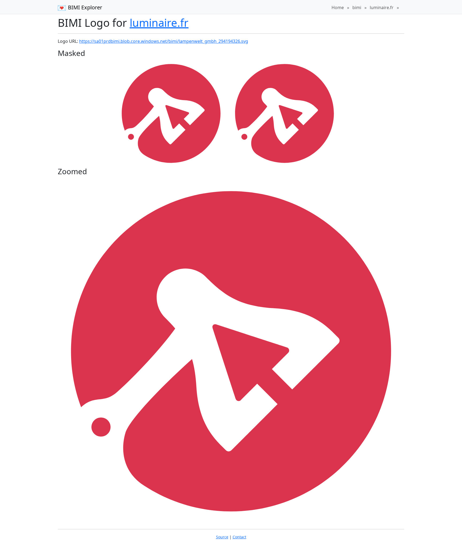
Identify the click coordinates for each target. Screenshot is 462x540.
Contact (239, 536)
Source (222, 536)
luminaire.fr (382, 7)
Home (338, 7)
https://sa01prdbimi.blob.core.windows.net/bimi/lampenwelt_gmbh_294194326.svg (163, 41)
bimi (356, 7)
